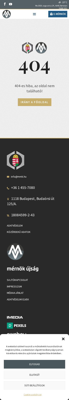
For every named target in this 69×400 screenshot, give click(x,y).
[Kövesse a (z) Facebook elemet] (5, 4)
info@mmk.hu (18, 176)
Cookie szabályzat (33, 394)
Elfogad (34, 364)
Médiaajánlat (15, 293)
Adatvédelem (15, 225)
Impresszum (14, 286)
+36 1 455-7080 (23, 187)
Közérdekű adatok (18, 232)
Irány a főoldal (34, 102)
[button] (63, 339)
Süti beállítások (34, 385)
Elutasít (35, 374)
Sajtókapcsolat (17, 280)
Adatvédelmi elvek (18, 299)
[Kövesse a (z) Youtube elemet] (10, 4)
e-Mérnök (59, 14)
